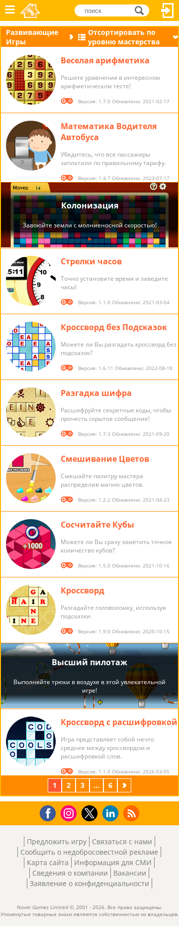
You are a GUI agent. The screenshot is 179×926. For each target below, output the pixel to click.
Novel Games (30, 10)
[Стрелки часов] (31, 281)
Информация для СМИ (113, 862)
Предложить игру (57, 841)
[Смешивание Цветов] (31, 478)
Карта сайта (48, 862)
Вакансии (129, 873)
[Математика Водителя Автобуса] (31, 146)
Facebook (50, 812)
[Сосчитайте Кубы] (31, 544)
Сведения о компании (70, 873)
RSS (132, 813)
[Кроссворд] (31, 610)
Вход (167, 10)
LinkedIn (112, 813)
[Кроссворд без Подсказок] (31, 346)
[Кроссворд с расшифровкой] (31, 741)
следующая (125, 785)
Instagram (70, 812)
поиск (142, 9)
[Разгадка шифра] (31, 412)
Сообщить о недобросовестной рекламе (89, 852)
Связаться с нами (122, 841)
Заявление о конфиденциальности (89, 883)
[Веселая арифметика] (31, 80)
